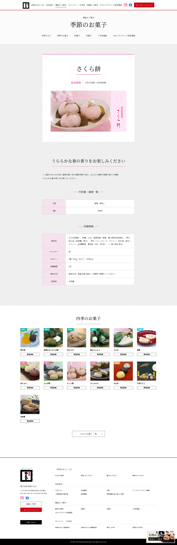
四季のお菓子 (62, 35)
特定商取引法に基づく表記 (115, 494)
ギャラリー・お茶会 (76, 5)
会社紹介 (49, 5)
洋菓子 (89, 35)
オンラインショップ (144, 5)
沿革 (108, 490)
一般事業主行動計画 (61, 494)
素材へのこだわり (86, 475)
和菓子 (77, 35)
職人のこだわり (112, 475)
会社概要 (84, 490)
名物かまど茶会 (137, 527)
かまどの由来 (59, 475)
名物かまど (46, 35)
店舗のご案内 (92, 5)
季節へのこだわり (138, 475)
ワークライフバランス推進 (141, 490)
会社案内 (58, 484)
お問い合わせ (31, 522)
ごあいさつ (58, 490)
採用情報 (84, 494)
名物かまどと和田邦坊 (62, 527)
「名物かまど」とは (63, 469)
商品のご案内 (60, 5)
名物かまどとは (37, 5)
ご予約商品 (102, 35)
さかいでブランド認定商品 (111, 5)
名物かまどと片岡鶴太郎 (89, 527)
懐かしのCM (111, 527)
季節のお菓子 (59, 509)
